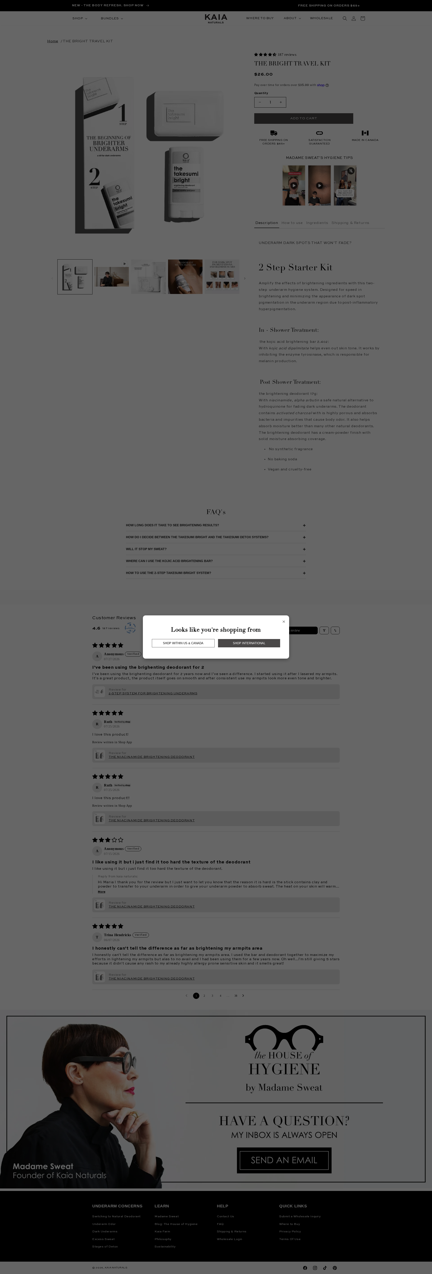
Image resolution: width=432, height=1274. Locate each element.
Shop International (249, 643)
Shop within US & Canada (183, 643)
